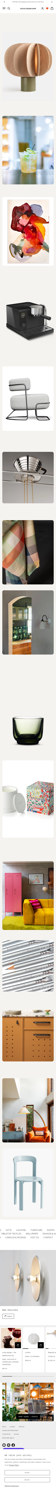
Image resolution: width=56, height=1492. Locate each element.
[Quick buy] (18, 1345)
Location (12, 1427)
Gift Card (21, 1427)
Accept (27, 1472)
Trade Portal (6, 1434)
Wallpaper (30, 1233)
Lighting (19, 1230)
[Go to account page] (42, 8)
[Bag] (51, 8)
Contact (46, 1237)
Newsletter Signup (8, 1438)
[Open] (28, 799)
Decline (27, 1480)
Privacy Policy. (14, 1465)
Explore (9, 1316)
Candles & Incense (13, 1237)
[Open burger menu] (4, 8)
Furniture (35, 1230)
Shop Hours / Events (28, 1416)
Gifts (7, 1230)
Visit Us (32, 1237)
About (4, 1427)
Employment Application (10, 1430)
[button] (8, 8)
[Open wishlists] (47, 8)
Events (49, 1230)
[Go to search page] (8, 8)
